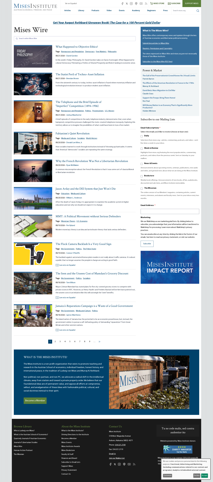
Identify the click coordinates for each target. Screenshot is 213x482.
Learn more (166, 227)
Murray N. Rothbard (151, 86)
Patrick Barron (148, 79)
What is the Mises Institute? (72, 431)
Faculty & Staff (67, 454)
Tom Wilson (70, 283)
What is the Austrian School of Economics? (31, 435)
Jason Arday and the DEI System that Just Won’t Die (86, 189)
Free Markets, (101, 52)
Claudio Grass (148, 94)
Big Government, (68, 249)
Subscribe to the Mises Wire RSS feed (157, 62)
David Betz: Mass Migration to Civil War (159, 91)
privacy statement (170, 237)
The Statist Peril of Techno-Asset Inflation (80, 74)
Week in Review (151, 148)
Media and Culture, (68, 138)
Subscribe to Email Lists (70, 462)
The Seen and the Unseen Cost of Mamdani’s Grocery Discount (92, 274)
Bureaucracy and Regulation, (72, 52)
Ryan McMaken (72, 165)
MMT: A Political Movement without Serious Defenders (88, 216)
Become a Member (35, 400)
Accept (204, 475)
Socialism (86, 278)
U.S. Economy (82, 221)
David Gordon (72, 56)
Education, (65, 194)
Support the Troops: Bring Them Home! (159, 98)
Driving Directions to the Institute (75, 435)
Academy (136, 11)
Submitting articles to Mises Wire (156, 43)
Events (122, 11)
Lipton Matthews (73, 315)
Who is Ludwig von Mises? (24, 431)
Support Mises (191, 4)
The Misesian (150, 188)
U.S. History (109, 111)
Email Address (148, 205)
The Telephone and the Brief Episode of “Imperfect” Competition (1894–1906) (78, 104)
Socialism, (81, 138)
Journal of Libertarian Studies (25, 443)
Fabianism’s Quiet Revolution (73, 134)
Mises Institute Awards (70, 446)
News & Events (150, 163)
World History (91, 138)
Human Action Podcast (23, 450)
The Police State (89, 249)
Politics (95, 311)
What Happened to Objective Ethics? (77, 47)
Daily (146, 136)
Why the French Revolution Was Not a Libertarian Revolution (92, 161)
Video (109, 11)
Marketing (145, 217)
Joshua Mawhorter (73, 115)
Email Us (112, 454)
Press (165, 11)
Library (81, 11)
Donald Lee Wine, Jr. (74, 143)
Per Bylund (70, 226)
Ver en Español (71, 4)
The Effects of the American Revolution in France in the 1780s (168, 83)
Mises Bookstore (68, 450)
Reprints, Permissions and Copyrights (157, 49)
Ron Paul (146, 101)
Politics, (88, 111)
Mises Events (66, 443)
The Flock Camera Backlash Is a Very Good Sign (83, 244)
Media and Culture (78, 194)
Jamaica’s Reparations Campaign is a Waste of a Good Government (94, 306)
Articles (67, 11)
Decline (197, 475)
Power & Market (152, 70)
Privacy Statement (69, 470)
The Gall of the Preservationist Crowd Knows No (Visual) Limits (169, 76)
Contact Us (66, 474)
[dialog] (186, 469)
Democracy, (90, 52)
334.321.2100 (120, 445)
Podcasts (95, 11)
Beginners (151, 11)
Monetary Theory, (68, 221)
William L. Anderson (74, 198)
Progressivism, (98, 111)
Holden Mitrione (149, 111)
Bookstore (149, 176)
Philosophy (112, 52)
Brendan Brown (72, 79)
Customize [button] (167, 475)
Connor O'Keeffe (73, 253)
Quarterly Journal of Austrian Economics (30, 439)
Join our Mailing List (117, 458)
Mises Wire (18, 446)
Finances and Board (69, 458)
